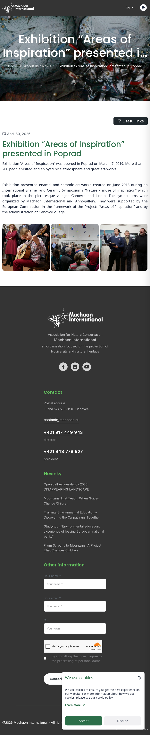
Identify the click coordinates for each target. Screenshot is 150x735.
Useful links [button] (133, 121)
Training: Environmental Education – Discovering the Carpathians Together (72, 514)
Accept (84, 721)
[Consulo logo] (18, 7)
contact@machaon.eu (61, 420)
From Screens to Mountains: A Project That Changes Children (72, 547)
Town (48, 620)
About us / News (37, 66)
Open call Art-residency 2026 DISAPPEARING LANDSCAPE (66, 486)
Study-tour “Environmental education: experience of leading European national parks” (74, 531)
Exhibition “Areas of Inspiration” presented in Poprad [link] (99, 66)
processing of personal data (78, 661)
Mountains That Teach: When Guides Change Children (71, 500)
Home (13, 66)
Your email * (53, 598)
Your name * (53, 576)
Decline (122, 721)
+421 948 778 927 (63, 451)
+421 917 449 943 (63, 432)
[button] (143, 7)
